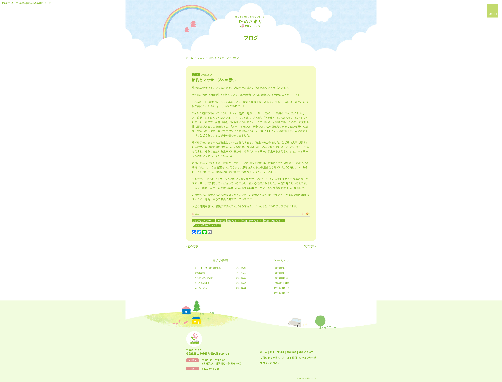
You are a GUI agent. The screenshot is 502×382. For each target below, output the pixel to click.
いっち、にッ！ (202, 288)
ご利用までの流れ (270, 357)
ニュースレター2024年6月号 (208, 268)
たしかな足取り (202, 283)
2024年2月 (280, 278)
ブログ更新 (221, 220)
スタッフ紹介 (277, 352)
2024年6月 (280, 268)
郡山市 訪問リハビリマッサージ (207, 225)
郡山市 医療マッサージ (252, 220)
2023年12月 (279, 288)
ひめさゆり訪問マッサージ (203, 220)
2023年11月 (279, 293)
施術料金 (291, 352)
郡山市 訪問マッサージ (274, 220)
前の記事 (192, 246)
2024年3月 (280, 272)
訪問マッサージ (233, 220)
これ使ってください (204, 278)
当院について (306, 352)
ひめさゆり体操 (307, 357)
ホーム (263, 352)
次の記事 (309, 246)
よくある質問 (289, 357)
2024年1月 (280, 283)
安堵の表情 (200, 272)
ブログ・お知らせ (270, 363)
